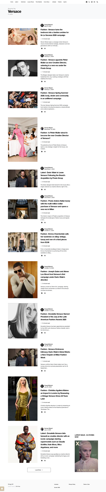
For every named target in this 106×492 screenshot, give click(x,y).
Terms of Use (86, 484)
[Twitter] (89, 2)
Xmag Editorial (48, 24)
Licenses (56, 484)
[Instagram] (91, 2)
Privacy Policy (72, 484)
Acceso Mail (57, 487)
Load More (38, 470)
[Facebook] (86, 2)
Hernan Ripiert (48, 88)
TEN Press (18, 486)
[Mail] (94, 2)
